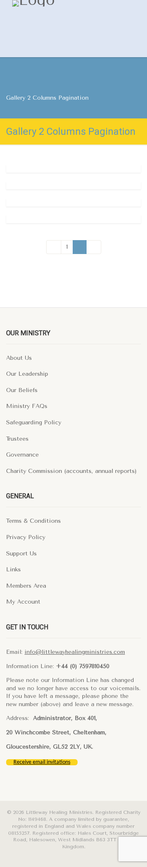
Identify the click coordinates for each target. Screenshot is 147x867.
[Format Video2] (73, 202)
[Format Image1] (73, 186)
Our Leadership (27, 373)
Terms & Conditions (33, 520)
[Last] (93, 247)
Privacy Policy (25, 537)
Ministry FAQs (26, 406)
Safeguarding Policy (33, 422)
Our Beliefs (22, 390)
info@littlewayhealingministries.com (74, 652)
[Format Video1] (73, 219)
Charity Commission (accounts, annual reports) (71, 471)
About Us (19, 357)
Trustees (17, 438)
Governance (22, 454)
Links (13, 569)
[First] (53, 247)
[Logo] (60, 3)
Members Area (26, 585)
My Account (23, 601)
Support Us (21, 553)
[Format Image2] (73, 169)
